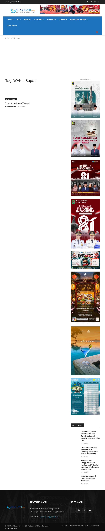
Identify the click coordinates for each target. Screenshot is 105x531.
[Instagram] (91, 1)
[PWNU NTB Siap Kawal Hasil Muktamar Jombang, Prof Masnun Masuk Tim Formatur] (75, 449)
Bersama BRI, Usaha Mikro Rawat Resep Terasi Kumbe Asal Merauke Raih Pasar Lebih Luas (90, 436)
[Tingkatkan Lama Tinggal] (19, 93)
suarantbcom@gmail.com (48, 517)
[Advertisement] (52, 59)
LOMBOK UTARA (11, 99)
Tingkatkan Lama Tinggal (17, 103)
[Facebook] (87, 1)
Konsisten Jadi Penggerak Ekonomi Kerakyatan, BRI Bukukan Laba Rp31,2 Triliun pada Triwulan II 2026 (90, 465)
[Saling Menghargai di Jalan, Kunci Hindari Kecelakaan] (75, 478)
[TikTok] (94, 1)
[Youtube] (98, 1)
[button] (97, 32)
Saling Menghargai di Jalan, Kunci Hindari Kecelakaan (88, 478)
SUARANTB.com (10, 106)
